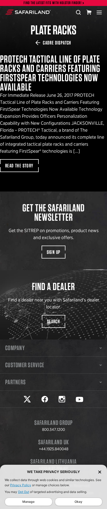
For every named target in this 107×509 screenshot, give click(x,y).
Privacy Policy (20, 485)
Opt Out (23, 492)
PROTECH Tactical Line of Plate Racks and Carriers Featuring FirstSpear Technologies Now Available (53, 254)
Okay (78, 502)
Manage (28, 502)
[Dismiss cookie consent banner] (99, 472)
